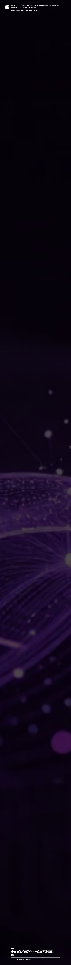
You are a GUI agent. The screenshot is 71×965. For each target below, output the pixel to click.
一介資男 (14, 5)
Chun (14, 959)
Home (13, 10)
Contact (29, 10)
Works (35, 10)
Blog (18, 10)
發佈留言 (29, 959)
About (23, 10)
